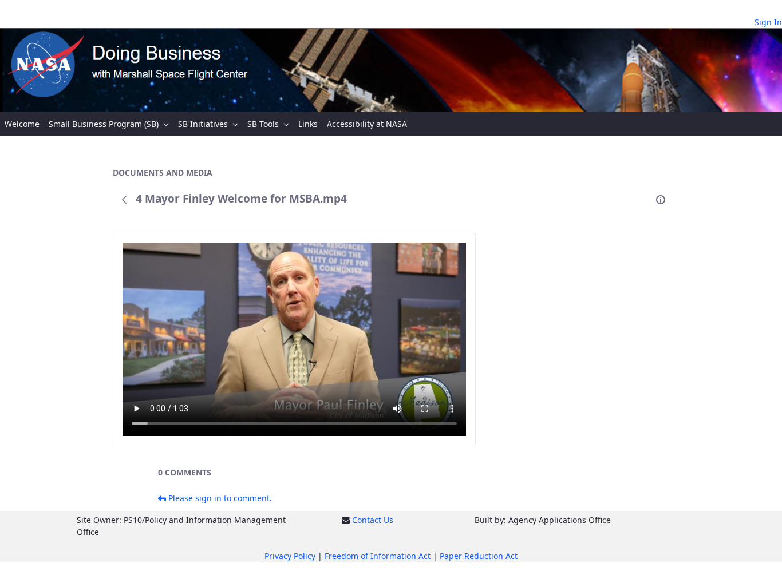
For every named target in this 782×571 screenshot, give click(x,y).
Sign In (768, 22)
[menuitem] (22, 124)
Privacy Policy (289, 555)
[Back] (124, 199)
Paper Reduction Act (479, 555)
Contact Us (372, 519)
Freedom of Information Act (378, 555)
